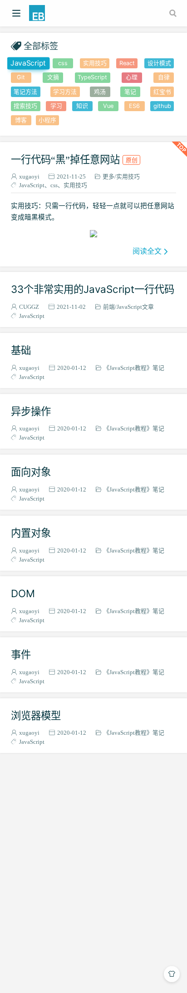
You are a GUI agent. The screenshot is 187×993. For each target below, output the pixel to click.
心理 (132, 77)
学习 (56, 105)
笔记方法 (25, 91)
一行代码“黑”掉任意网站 (74, 159)
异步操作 (31, 411)
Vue (108, 105)
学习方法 (65, 91)
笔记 (130, 91)
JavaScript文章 (135, 307)
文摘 (53, 77)
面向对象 (31, 472)
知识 (82, 105)
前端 (109, 307)
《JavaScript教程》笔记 (133, 368)
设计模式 (159, 63)
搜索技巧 (25, 105)
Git (21, 77)
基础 (21, 350)
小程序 (47, 120)
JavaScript (28, 63)
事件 (21, 654)
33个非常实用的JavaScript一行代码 (92, 289)
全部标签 (41, 45)
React (127, 63)
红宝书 (162, 91)
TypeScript (92, 77)
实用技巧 (95, 63)
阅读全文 (147, 251)
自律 (164, 77)
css (63, 63)
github (162, 105)
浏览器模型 (36, 715)
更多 (108, 176)
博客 (21, 120)
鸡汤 (100, 91)
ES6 (134, 105)
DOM (23, 593)
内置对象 (31, 533)
